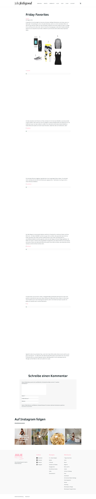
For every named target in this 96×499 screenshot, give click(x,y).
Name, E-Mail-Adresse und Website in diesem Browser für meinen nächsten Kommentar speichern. (43, 405)
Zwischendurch (52, 473)
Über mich (39, 3)
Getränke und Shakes (53, 464)
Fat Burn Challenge (68, 471)
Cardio (65, 469)
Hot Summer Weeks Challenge (70, 477)
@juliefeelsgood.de (20, 423)
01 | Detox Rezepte (53, 457)
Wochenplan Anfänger (68, 486)
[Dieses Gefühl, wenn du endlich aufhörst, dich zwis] (39, 436)
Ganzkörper (66, 475)
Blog (58, 3)
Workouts (52, 3)
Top (27, 303)
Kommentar (25, 383)
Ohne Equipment (67, 480)
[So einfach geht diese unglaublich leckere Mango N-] (56, 436)
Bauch (65, 462)
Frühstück (51, 462)
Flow (65, 473)
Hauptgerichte (52, 466)
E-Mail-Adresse (25, 398)
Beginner (66, 464)
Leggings (28, 128)
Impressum (27, 496)
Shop (62, 3)
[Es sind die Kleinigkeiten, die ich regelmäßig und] (23, 436)
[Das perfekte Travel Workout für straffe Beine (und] (73, 436)
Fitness (27, 18)
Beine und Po (67, 466)
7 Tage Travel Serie (68, 457)
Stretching (66, 484)
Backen (50, 460)
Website (23, 401)
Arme (65, 460)
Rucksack (29, 246)
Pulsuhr (28, 70)
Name (23, 395)
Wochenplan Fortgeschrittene (70, 489)
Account (72, 3)
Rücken (65, 482)
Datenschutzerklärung (19, 496)
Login (67, 3)
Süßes (50, 471)
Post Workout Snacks (53, 469)
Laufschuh (29, 184)
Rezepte (45, 3)
